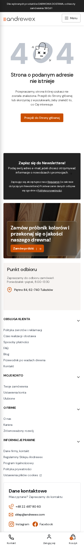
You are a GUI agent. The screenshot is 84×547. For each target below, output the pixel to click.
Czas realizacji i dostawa (19, 336)
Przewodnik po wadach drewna (24, 360)
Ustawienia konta (14, 392)
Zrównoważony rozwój (18, 431)
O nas (7, 419)
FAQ (6, 348)
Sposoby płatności (16, 342)
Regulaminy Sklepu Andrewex (22, 457)
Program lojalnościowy (18, 463)
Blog (6, 354)
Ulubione (9, 398)
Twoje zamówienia (15, 386)
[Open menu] (71, 18)
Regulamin (54, 182)
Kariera (7, 425)
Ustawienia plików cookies (21, 475)
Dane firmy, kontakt (16, 451)
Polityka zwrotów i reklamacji (22, 330)
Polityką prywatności (49, 190)
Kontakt (8, 366)
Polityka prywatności (17, 469)
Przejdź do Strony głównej (42, 118)
